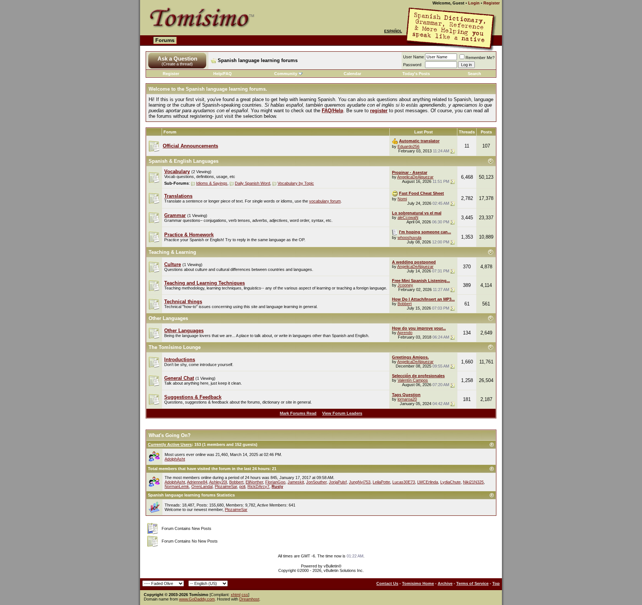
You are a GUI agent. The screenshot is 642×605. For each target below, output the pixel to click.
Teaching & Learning (172, 252)
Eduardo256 (408, 146)
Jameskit (296, 482)
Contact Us (387, 583)
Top (496, 583)
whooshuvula (409, 237)
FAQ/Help (332, 110)
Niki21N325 (473, 482)
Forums (165, 40)
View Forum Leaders (342, 413)
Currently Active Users (170, 444)
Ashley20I (218, 482)
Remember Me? (480, 57)
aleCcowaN (408, 217)
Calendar (352, 73)
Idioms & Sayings (211, 183)
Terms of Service (472, 583)
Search (474, 73)
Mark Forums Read (298, 413)
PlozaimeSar (226, 486)
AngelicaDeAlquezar (415, 177)
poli (242, 486)
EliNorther (254, 482)
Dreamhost (249, 599)
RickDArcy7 (258, 486)
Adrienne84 (197, 482)
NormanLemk (177, 486)
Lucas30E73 (403, 482)
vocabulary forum (325, 201)
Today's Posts (416, 73)
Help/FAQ (222, 73)
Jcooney (405, 285)
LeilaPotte (381, 482)
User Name (413, 57)
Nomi (402, 199)
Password (412, 64)
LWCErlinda (427, 482)
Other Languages (168, 318)
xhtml (235, 594)
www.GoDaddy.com (197, 599)
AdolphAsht (175, 459)
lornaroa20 (407, 399)
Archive (445, 583)
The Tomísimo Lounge (175, 347)
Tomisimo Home (418, 583)
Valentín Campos (413, 380)
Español (393, 31)
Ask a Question (177, 58)
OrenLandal (202, 486)
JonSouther (316, 482)
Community (285, 73)
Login (474, 3)
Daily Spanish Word (252, 183)
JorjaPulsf (338, 482)
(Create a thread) (177, 64)
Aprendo (404, 332)
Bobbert (405, 303)
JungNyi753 (359, 482)
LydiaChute (450, 482)
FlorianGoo (275, 482)
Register (491, 3)
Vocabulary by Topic (296, 183)
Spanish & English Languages (183, 161)
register (379, 110)
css (244, 594)
